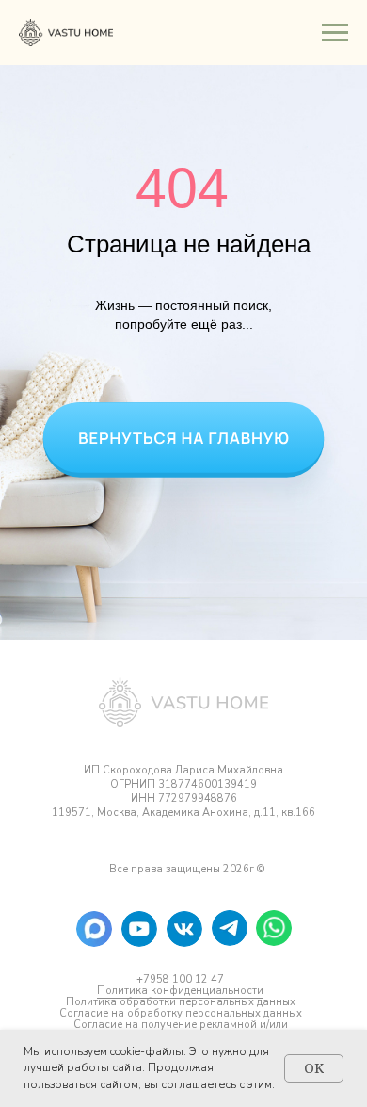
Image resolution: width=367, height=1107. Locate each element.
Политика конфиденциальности (180, 991)
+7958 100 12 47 (180, 979)
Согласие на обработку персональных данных (180, 1013)
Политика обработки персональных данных (180, 1002)
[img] (139, 929)
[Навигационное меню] (335, 33)
